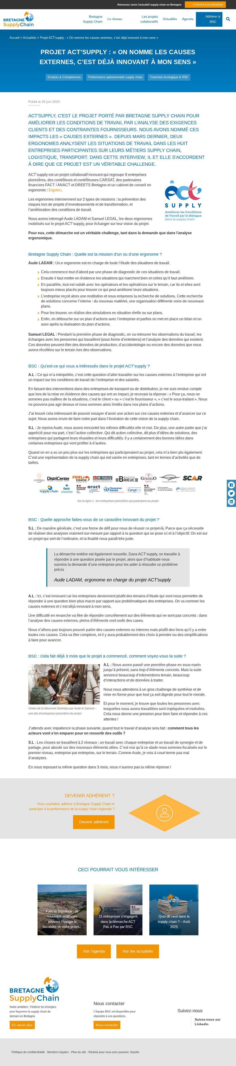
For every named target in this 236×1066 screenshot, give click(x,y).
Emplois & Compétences (64, 77)
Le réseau (114, 19)
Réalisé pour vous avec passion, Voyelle (113, 1052)
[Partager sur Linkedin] (231, 501)
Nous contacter (107, 1025)
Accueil (15, 37)
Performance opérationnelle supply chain (115, 77)
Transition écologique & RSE (169, 77)
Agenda (187, 19)
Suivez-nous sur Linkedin (207, 1022)
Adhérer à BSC (213, 19)
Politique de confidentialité (28, 1052)
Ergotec (55, 190)
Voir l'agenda (94, 951)
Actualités (170, 19)
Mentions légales (58, 1052)
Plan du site (78, 1052)
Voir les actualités (137, 951)
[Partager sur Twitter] (231, 493)
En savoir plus (22, 1025)
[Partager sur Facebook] (231, 485)
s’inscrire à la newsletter (208, 4)
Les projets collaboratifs (149, 19)
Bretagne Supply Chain (92, 19)
